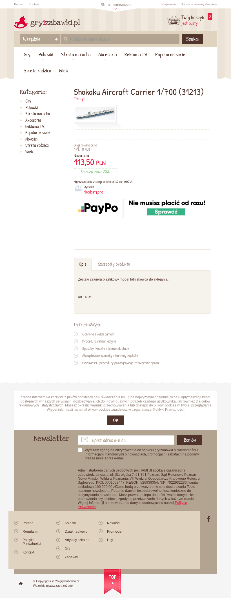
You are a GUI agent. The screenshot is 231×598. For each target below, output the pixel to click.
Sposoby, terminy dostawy (199, 4)
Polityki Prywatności (168, 410)
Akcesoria (107, 54)
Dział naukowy (76, 531)
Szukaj (192, 39)
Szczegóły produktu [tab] (114, 264)
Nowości (31, 139)
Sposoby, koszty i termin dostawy (105, 348)
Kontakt (34, 4)
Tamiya (79, 99)
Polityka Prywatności (32, 542)
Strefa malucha (75, 54)
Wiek (63, 70)
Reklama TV (136, 54)
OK (115, 420)
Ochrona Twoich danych (98, 334)
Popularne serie (170, 54)
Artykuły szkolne (77, 540)
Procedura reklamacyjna (99, 341)
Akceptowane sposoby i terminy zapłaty (110, 355)
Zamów (190, 439)
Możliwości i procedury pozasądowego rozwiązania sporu (120, 363)
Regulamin (168, 4)
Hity (110, 540)
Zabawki (45, 54)
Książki (70, 523)
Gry (27, 54)
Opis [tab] (82, 264)
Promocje (114, 531)
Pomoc (19, 4)
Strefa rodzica (37, 70)
